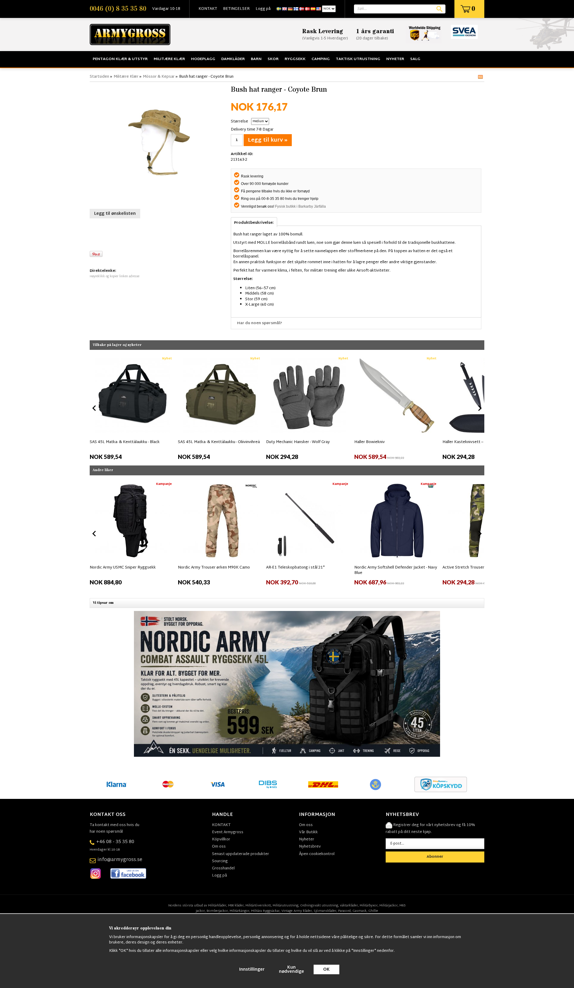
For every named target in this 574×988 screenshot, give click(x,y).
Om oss (219, 846)
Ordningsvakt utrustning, (319, 906)
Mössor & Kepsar (159, 76)
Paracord (344, 911)
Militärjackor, (389, 906)
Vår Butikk (308, 832)
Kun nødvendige (291, 969)
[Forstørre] (158, 144)
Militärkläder (217, 906)
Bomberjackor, (218, 911)
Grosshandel (223, 868)
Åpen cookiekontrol (317, 854)
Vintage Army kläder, (297, 911)
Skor (273, 59)
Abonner (435, 856)
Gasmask (359, 911)
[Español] (313, 9)
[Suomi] (296, 9)
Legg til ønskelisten (115, 213)
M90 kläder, (236, 906)
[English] (284, 9)
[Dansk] (307, 9)
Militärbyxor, (369, 906)
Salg (415, 59)
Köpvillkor (221, 839)
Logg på (263, 9)
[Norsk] (301, 9)
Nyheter (395, 59)
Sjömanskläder (325, 911)
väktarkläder (349, 906)
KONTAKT (208, 9)
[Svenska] (279, 9)
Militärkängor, (240, 911)
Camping (321, 59)
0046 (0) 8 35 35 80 (118, 8)
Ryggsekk (295, 59)
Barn (256, 59)
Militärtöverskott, (258, 906)
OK (326, 969)
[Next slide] (479, 408)
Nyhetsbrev (310, 846)
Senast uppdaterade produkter (240, 854)
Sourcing (220, 861)
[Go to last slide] (94, 408)
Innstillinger (252, 969)
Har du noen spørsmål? (259, 323)
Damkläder (233, 59)
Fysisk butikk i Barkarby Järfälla (300, 206)
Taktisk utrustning (358, 59)
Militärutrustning (285, 906)
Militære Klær (169, 59)
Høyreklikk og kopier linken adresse (114, 276)
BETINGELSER (236, 9)
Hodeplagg (203, 59)
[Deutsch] (290, 9)
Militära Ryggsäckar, (265, 911)
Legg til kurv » (268, 140)
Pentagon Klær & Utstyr (120, 59)
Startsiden (99, 76)
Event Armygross (227, 832)
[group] (132, 407)
